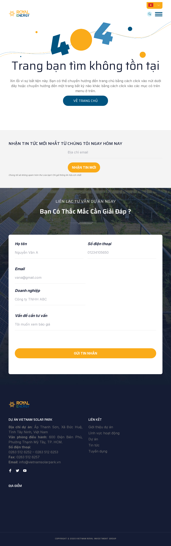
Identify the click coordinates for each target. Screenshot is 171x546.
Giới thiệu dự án (100, 427)
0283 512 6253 (46, 452)
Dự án (93, 439)
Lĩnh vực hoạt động (103, 433)
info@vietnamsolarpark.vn (40, 462)
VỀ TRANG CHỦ (85, 100)
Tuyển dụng (97, 451)
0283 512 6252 (20, 452)
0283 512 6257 (28, 457)
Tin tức (93, 445)
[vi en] (154, 5)
